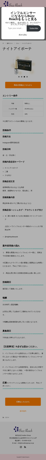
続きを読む (23, 35)
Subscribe (33, 28)
